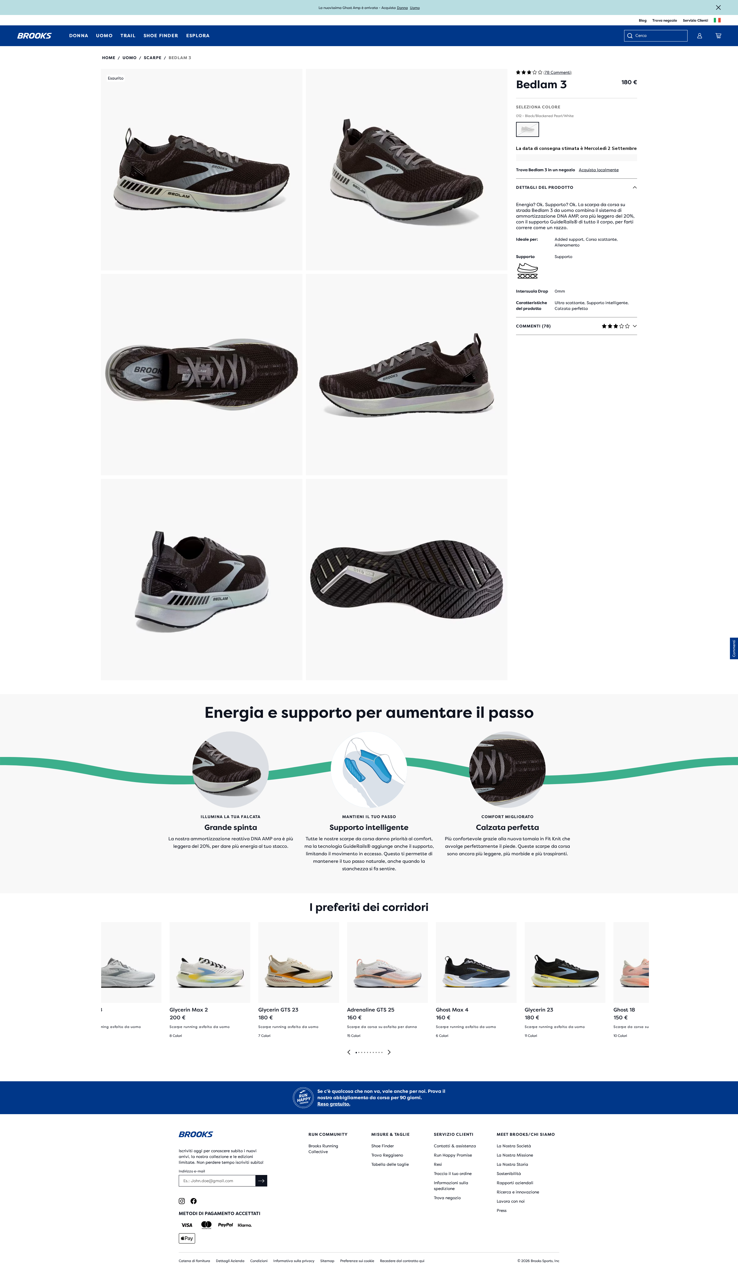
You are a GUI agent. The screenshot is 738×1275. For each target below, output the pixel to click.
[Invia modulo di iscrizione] (261, 1181)
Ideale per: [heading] (527, 239)
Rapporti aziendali (515, 1182)
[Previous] (348, 1052)
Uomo (415, 8)
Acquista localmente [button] (599, 169)
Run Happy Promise (453, 1155)
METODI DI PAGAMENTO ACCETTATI (219, 1213)
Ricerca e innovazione (518, 1192)
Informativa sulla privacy (294, 1261)
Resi (438, 1164)
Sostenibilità (509, 1173)
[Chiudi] (718, 7)
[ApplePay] (187, 1238)
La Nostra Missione (515, 1155)
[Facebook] (194, 1201)
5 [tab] (367, 1052)
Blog (643, 20)
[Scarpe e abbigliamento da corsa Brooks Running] (34, 36)
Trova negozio (664, 20)
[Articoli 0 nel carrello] (718, 35)
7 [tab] (373, 1052)
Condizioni (259, 1261)
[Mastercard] (206, 1225)
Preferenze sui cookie (357, 1261)
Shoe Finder (382, 1146)
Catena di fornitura (194, 1261)
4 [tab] (364, 1052)
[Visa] (187, 1225)
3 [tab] (361, 1052)
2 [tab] (358, 1052)
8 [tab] (375, 1052)
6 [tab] (370, 1052)
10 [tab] (381, 1052)
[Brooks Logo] (226, 1135)
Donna (402, 8)
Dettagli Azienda (230, 1261)
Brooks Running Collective (323, 1149)
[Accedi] (699, 35)
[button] (201, 169)
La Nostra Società (514, 1146)
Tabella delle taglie (390, 1164)
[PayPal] (225, 1225)
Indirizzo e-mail (192, 1171)
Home (108, 57)
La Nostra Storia (512, 1164)
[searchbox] (658, 36)
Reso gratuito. (333, 1104)
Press (502, 1210)
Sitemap (327, 1261)
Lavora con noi (511, 1201)
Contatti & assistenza (455, 1146)
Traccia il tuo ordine (453, 1173)
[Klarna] (244, 1225)
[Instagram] (182, 1201)
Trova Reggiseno (387, 1155)
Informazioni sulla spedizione (451, 1185)
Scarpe (152, 57)
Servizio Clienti (695, 20)
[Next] (389, 1052)
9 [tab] (378, 1052)
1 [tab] (356, 1053)
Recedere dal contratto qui (402, 1261)
